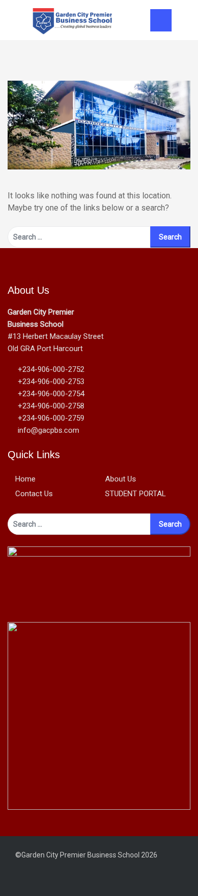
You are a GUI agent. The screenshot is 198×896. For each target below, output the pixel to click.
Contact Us (34, 493)
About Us (120, 479)
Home (25, 479)
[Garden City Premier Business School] (72, 19)
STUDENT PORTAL (135, 493)
